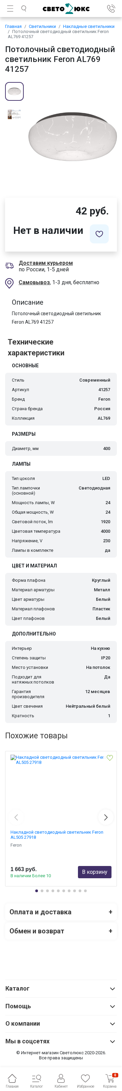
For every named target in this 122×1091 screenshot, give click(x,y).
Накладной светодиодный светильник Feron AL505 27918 (57, 835)
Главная (13, 26)
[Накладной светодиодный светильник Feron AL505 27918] (61, 789)
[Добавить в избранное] (99, 233)
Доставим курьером (46, 263)
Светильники (42, 26)
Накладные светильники (89, 26)
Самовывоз (34, 282)
